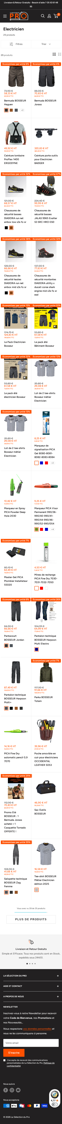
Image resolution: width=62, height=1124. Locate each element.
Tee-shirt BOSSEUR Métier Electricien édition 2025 (45, 880)
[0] (56, 16)
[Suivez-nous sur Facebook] (5, 1090)
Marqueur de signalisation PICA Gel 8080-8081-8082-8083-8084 (44, 451)
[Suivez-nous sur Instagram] (12, 1090)
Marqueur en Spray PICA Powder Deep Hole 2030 (14, 512)
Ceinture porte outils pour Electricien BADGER (46, 159)
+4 (52, 529)
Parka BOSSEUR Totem (43, 699)
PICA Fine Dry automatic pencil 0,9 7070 (16, 757)
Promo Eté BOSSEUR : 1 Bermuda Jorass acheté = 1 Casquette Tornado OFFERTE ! (15, 822)
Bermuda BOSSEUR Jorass (45, 102)
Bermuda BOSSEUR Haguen (15, 102)
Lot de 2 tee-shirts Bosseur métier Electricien (44, 397)
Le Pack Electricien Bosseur (14, 344)
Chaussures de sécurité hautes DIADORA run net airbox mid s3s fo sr (15, 281)
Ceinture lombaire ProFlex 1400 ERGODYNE (14, 159)
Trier (43, 44)
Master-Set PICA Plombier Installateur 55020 (15, 581)
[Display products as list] (59, 54)
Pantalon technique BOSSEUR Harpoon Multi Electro (45, 639)
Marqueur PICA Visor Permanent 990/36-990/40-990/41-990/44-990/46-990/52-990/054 (46, 516)
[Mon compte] (49, 16)
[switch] (55, 1104)
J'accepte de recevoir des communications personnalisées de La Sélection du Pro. (31, 1063)
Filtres (19, 44)
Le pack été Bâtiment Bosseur (44, 344)
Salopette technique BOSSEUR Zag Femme (15, 882)
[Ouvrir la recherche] (43, 16)
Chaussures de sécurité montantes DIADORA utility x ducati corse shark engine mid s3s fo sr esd (45, 285)
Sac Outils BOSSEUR (40, 811)
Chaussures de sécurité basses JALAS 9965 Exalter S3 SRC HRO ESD (45, 216)
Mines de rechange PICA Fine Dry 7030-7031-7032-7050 (45, 578)
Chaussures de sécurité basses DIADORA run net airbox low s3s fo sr (15, 216)
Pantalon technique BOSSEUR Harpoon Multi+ (15, 698)
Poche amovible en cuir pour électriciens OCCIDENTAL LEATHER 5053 (46, 759)
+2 (22, 110)
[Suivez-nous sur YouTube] (18, 1090)
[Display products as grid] (54, 54)
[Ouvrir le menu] (5, 16)
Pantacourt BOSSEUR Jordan (14, 637)
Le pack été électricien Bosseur (14, 395)
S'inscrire (14, 1052)
